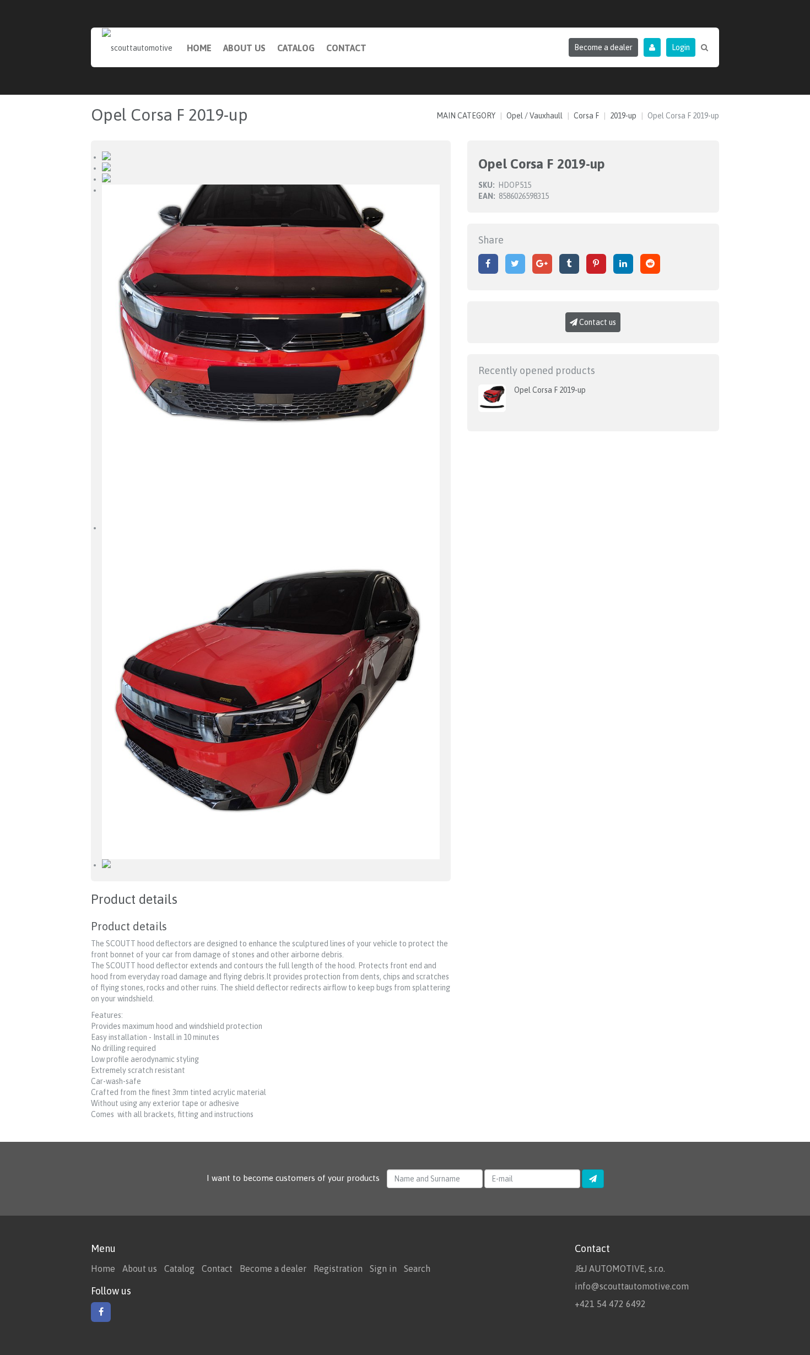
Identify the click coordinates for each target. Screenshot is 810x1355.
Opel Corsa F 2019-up (550, 390)
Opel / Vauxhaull (534, 115)
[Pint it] (596, 264)
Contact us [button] (596, 322)
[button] (652, 47)
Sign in (383, 1268)
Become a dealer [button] (603, 47)
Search (417, 1268)
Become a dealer (273, 1268)
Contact (346, 48)
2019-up (623, 115)
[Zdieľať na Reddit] (650, 264)
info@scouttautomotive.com (632, 1286)
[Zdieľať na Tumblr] (569, 264)
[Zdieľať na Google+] (542, 264)
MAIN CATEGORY (465, 115)
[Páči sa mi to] (488, 264)
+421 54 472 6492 (610, 1304)
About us (244, 48)
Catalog (296, 48)
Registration (338, 1268)
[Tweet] (515, 264)
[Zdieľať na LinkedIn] (623, 264)
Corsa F (586, 115)
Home (199, 48)
